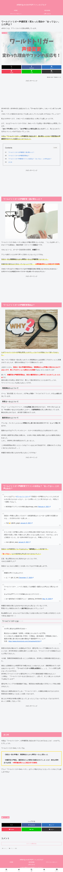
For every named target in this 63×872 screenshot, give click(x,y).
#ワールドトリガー (22, 496)
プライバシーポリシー (51, 862)
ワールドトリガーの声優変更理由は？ (18, 155)
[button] (51, 71)
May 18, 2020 (46, 599)
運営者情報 (31, 862)
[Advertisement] (31, 93)
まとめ (10, 162)
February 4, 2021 (43, 506)
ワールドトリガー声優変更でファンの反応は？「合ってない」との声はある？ (30, 159)
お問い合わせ (31, 864)
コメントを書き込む (31, 843)
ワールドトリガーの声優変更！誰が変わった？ (21, 152)
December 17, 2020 (25, 577)
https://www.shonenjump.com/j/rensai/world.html (24, 641)
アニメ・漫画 (6, 817)
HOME (11, 862)
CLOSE (55, 147)
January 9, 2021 (26, 523)
